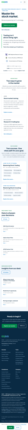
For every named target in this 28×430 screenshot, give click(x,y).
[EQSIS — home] (5, 2)
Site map (18, 421)
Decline (17, 427)
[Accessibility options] (21, 2)
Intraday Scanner (19, 358)
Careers (17, 376)
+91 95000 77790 (5, 345)
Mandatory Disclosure (6, 374)
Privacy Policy (4, 384)
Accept (10, 427)
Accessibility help (12, 421)
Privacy (3, 421)
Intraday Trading (5, 354)
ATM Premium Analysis (20, 356)
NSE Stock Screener (20, 352)
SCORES (3, 380)
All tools (5, 219)
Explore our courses (9, 25)
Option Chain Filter (19, 354)
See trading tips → (6, 29)
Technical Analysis (5, 358)
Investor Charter (5, 372)
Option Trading (5, 356)
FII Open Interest (19, 360)
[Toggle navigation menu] (24, 2)
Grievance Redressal (6, 376)
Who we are (18, 372)
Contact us (18, 378)
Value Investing (5, 360)
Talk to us (22, 325)
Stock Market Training (6, 352)
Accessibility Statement (6, 388)
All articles (5, 272)
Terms (6, 421)
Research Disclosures (6, 382)
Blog (16, 374)
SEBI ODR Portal (6, 412)
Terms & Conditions (6, 386)
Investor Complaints (6, 378)
